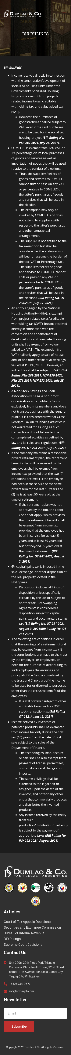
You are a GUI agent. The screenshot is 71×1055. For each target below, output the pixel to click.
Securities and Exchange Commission (32, 927)
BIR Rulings (12, 939)
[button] (64, 13)
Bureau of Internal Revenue (24, 933)
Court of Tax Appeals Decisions (27, 922)
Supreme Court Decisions (23, 944)
